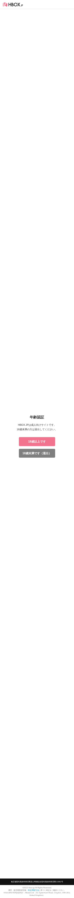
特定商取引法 (33, 890)
